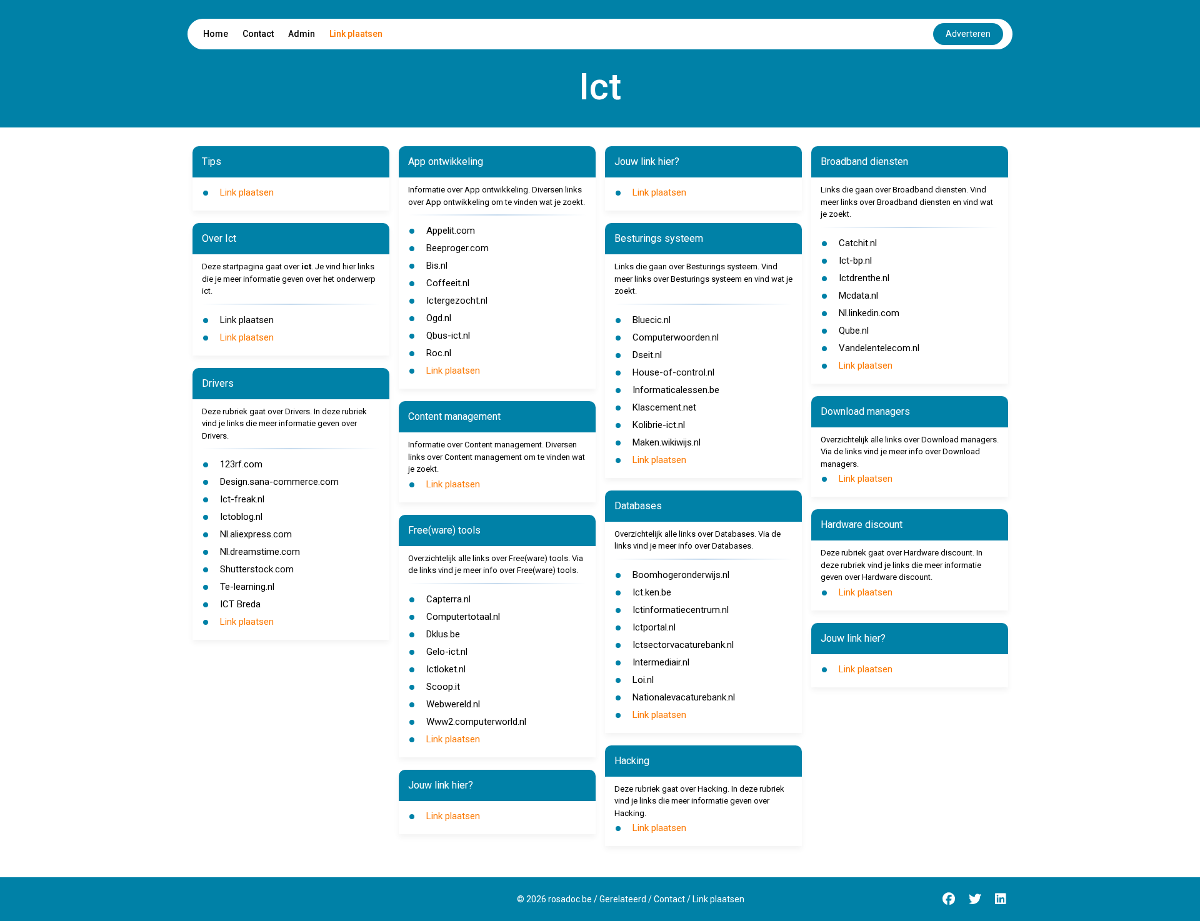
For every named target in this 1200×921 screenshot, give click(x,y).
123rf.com (241, 464)
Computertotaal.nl (463, 616)
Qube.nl (854, 330)
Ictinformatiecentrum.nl (680, 609)
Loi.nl (643, 679)
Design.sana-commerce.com (279, 481)
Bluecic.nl (651, 320)
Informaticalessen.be (675, 390)
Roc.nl (438, 353)
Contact (258, 34)
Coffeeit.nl (447, 283)
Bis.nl (437, 265)
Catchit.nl (858, 243)
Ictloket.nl (446, 669)
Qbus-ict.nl (448, 335)
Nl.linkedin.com (869, 313)
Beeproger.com (457, 248)
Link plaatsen (355, 34)
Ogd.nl (438, 318)
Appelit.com (450, 230)
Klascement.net (664, 407)
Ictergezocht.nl (457, 300)
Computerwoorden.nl (675, 337)
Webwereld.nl (453, 704)
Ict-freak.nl (242, 499)
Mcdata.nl (858, 295)
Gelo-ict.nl (447, 651)
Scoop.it (443, 686)
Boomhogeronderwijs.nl (680, 574)
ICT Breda (240, 604)
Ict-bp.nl (855, 260)
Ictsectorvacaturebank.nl (683, 644)
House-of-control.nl (673, 372)
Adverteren (968, 34)
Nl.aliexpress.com (256, 534)
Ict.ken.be (651, 592)
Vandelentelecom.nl (879, 348)
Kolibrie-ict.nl (658, 425)
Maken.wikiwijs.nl (666, 442)
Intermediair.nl (660, 662)
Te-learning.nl (247, 586)
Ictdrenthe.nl (864, 278)
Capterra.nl (448, 599)
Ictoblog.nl (241, 516)
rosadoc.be (570, 899)
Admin (301, 34)
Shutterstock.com (257, 569)
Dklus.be (443, 634)
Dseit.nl (647, 355)
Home (215, 34)
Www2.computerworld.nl (476, 721)
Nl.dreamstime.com (260, 551)
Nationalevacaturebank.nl (683, 697)
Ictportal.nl (654, 627)
